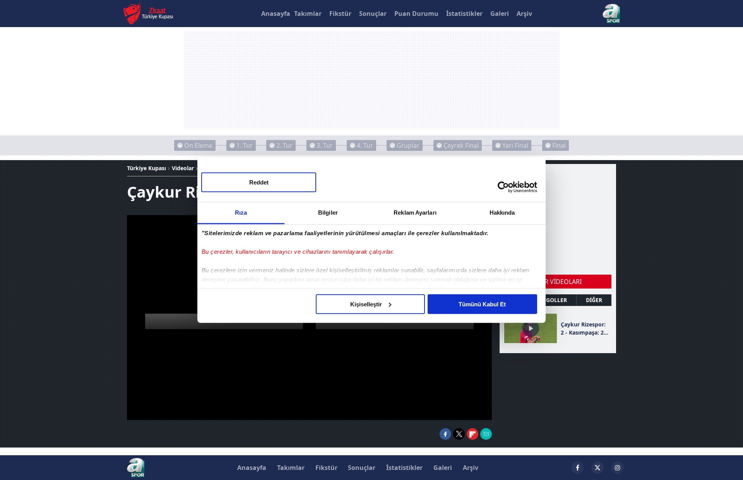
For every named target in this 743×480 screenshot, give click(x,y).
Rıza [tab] (241, 212)
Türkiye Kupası (146, 168)
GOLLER (556, 300)
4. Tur (365, 145)
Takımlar (308, 13)
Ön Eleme (198, 145)
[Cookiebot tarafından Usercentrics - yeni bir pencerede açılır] (503, 187)
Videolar (183, 168)
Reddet (259, 182)
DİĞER (594, 300)
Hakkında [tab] (502, 212)
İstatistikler (464, 13)
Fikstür (340, 13)
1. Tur (244, 145)
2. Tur (284, 145)
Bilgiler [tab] (328, 212)
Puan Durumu (416, 13)
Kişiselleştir (366, 304)
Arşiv (524, 13)
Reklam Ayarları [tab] (415, 212)
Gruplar (408, 145)
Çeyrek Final (461, 145)
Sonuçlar (373, 13)
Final (559, 145)
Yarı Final (515, 145)
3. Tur (325, 145)
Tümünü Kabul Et (482, 304)
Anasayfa (275, 13)
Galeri (499, 13)
